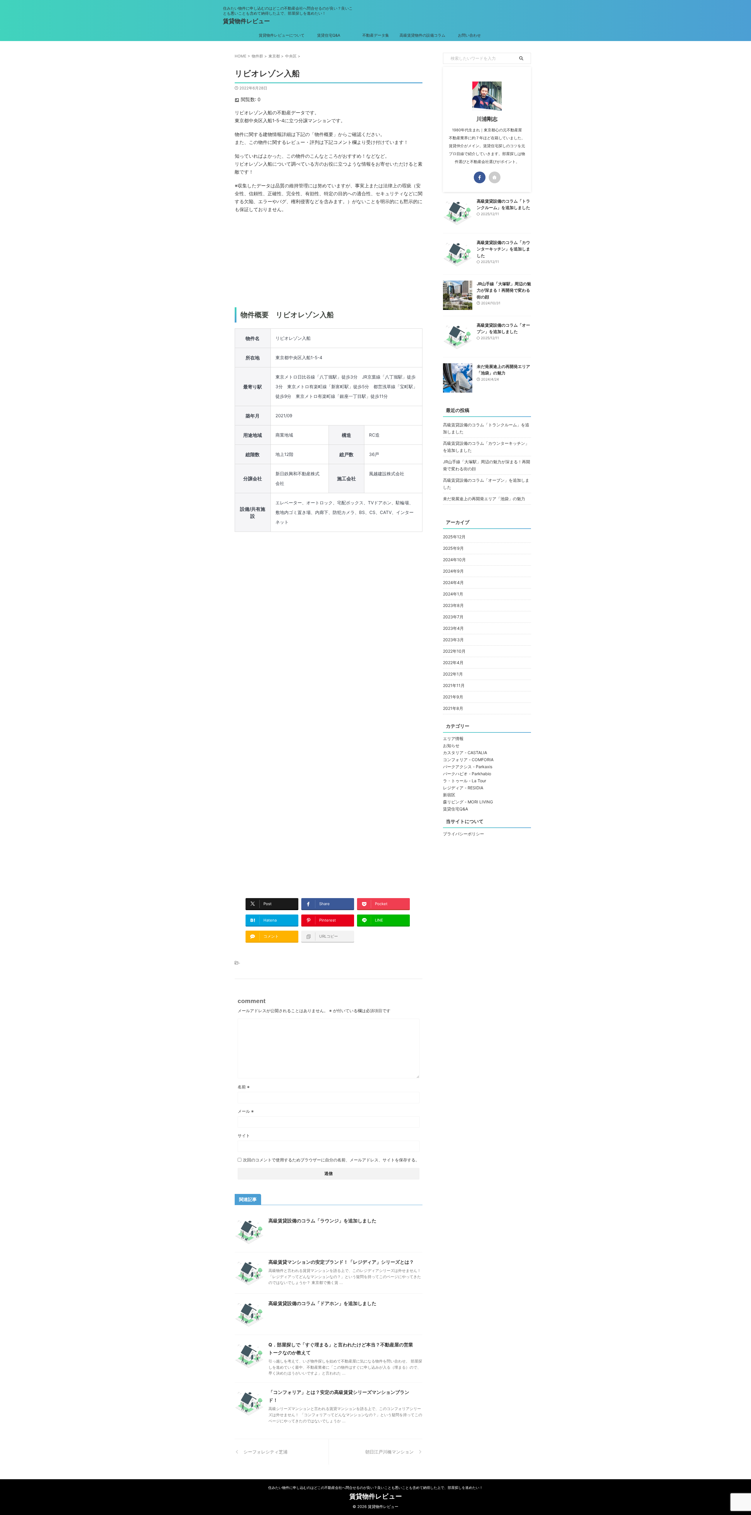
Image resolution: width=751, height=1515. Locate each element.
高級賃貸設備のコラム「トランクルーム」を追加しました (486, 428)
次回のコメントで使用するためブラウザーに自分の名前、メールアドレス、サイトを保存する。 (331, 1159)
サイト (244, 1135)
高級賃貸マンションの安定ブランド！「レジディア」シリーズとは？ (341, 1262)
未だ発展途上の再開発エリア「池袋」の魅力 (484, 498)
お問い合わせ (469, 35)
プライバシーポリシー (463, 833)
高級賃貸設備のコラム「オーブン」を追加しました (486, 484)
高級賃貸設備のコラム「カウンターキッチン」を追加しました (503, 249)
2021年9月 (453, 696)
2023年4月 (453, 628)
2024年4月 (453, 582)
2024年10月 (454, 559)
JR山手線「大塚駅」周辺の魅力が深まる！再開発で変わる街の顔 (504, 290)
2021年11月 (454, 685)
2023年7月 (453, 616)
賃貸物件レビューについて (282, 35)
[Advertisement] (328, 260)
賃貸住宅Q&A (328, 35)
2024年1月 (453, 593)
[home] (494, 177)
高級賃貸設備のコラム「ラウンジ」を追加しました (322, 1221)
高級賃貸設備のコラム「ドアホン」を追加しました (322, 1303)
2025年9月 (453, 548)
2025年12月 (454, 536)
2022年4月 (453, 662)
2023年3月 (453, 639)
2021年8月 (453, 708)
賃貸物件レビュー (246, 21)
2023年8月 (453, 605)
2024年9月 (453, 571)
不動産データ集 (375, 35)
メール (246, 1111)
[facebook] (480, 177)
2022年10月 (454, 651)
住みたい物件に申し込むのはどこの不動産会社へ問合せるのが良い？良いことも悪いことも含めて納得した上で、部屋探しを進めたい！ (375, 1487)
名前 (244, 1086)
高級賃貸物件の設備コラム (422, 35)
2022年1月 (453, 673)
